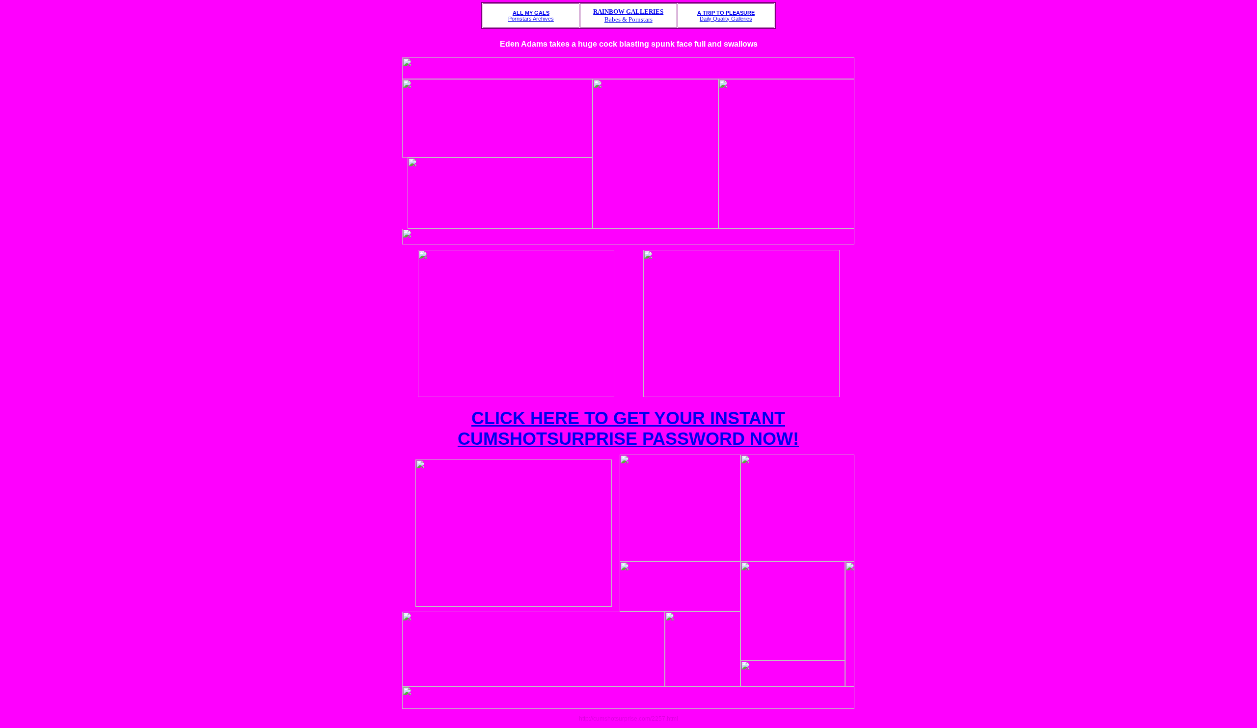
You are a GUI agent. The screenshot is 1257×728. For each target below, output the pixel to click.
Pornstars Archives (531, 16)
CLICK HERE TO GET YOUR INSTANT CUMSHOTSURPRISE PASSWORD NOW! (628, 428)
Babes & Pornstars (628, 15)
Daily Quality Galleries (726, 16)
